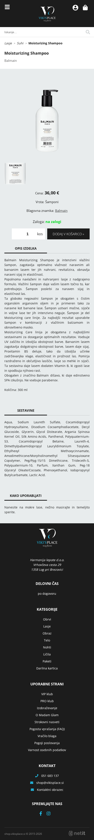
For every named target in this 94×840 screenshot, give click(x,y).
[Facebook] (43, 814)
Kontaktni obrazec (50, 790)
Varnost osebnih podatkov (47, 750)
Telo (47, 640)
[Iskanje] (88, 32)
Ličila (47, 654)
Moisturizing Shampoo (45, 43)
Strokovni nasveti (47, 722)
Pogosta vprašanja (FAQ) (47, 729)
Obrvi (47, 619)
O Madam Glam (47, 715)
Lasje (8, 43)
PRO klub (47, 701)
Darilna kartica (47, 668)
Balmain (61, 210)
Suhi (20, 43)
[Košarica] (85, 7)
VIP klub (47, 694)
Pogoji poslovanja (47, 743)
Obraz (47, 633)
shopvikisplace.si (50, 783)
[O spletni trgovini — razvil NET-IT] (77, 833)
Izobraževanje (47, 708)
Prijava (75, 7)
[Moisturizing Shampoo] (47, 120)
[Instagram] (51, 814)
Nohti (47, 647)
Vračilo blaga (47, 736)
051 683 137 (50, 776)
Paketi (47, 661)
